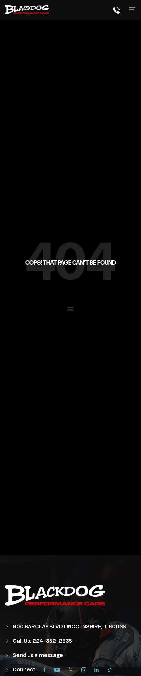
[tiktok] (111, 670)
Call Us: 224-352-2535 (42, 641)
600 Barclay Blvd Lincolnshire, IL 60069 (69, 626)
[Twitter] (72, 670)
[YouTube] (59, 670)
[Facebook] (46, 670)
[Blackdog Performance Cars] (27, 9)
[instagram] (85, 670)
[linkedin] (98, 670)
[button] (70, 308)
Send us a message (37, 655)
